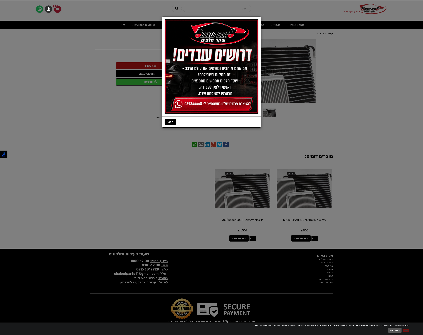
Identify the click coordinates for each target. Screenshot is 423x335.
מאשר (405, 330)
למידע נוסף (395, 330)
